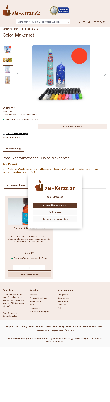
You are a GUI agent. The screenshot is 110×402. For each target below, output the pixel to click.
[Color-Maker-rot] (61, 74)
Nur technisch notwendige (55, 219)
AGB (32, 305)
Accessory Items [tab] (16, 185)
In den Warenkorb (72, 126)
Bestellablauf (63, 301)
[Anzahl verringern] (5, 126)
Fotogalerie (63, 294)
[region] (55, 74)
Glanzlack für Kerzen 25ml (29, 228)
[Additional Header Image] (59, 10)
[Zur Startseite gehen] (21, 10)
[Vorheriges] (17, 74)
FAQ (11, 303)
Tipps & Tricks (13, 326)
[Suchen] (67, 21)
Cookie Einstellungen (39, 311)
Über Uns (62, 305)
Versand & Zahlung (38, 298)
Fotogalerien (28, 326)
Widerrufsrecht (36, 301)
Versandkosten (60, 338)
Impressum (35, 308)
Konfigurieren (55, 212)
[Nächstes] (105, 74)
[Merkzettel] (84, 21)
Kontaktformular (9, 316)
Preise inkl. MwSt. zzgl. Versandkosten (20, 114)
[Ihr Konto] (89, 21)
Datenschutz (63, 298)
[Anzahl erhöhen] (34, 126)
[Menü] (6, 22)
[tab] (13, 149)
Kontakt (33, 294)
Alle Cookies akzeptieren (55, 205)
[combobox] (40, 21)
